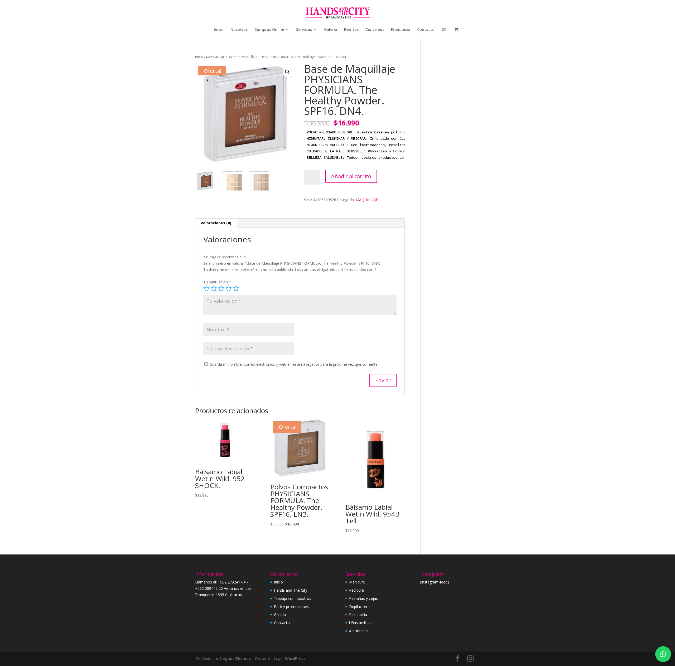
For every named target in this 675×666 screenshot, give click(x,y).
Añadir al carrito (351, 176)
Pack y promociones (291, 606)
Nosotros (239, 30)
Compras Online (269, 30)
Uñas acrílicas (360, 622)
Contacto (426, 30)
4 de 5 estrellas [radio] (228, 288)
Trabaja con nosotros (292, 598)
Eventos (351, 30)
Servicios (304, 30)
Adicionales (358, 630)
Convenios (374, 30)
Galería (330, 30)
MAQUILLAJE (215, 56)
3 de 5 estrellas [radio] (221, 288)
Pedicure (356, 590)
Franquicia (400, 30)
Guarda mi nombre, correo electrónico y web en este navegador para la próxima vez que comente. (294, 364)
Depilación (358, 606)
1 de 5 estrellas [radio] (206, 288)
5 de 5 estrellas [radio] (236, 288)
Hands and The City (290, 590)
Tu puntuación (217, 281)
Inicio (219, 30)
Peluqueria (358, 614)
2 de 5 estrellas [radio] (214, 288)
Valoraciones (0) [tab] (216, 222)
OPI (444, 30)
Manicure (357, 582)
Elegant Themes (235, 658)
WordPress (295, 658)
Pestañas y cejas (363, 598)
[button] (287, 72)
